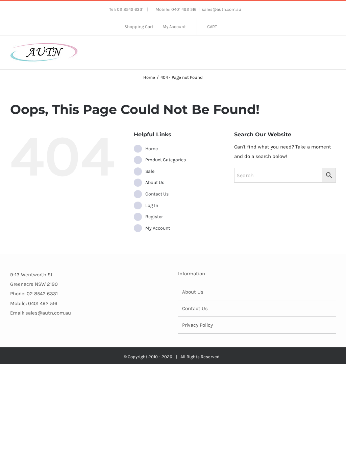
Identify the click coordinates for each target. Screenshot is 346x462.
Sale (149, 171)
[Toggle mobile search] (321, 49)
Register (154, 217)
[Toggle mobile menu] (333, 49)
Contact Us (157, 194)
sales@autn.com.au (221, 9)
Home (151, 149)
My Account (157, 228)
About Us (154, 182)
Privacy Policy (197, 325)
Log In (151, 205)
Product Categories (165, 160)
